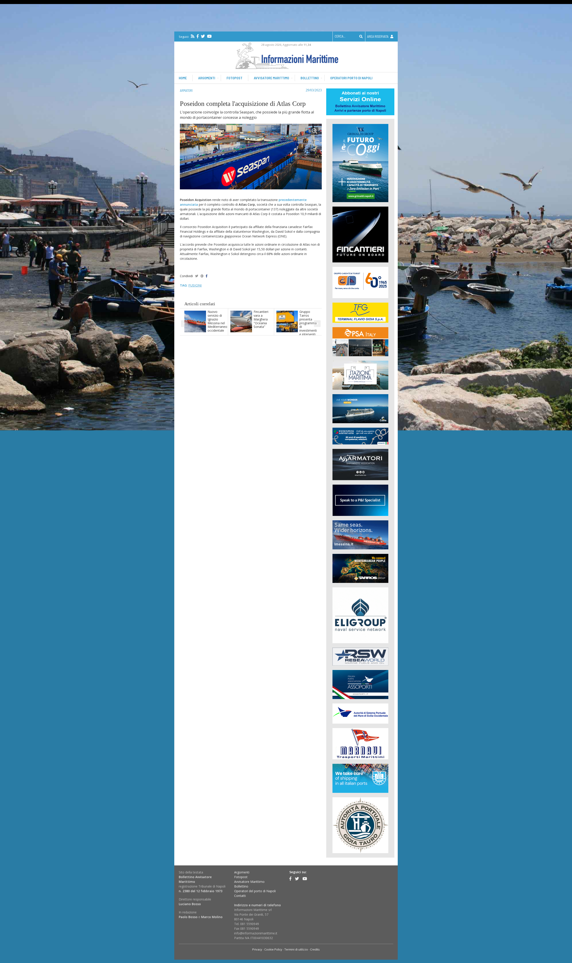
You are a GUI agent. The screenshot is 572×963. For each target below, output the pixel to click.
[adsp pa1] (360, 713)
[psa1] (360, 341)
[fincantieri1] (360, 234)
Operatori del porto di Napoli (255, 891)
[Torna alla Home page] (286, 55)
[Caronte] (360, 282)
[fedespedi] (360, 436)
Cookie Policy (273, 949)
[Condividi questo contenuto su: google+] (202, 276)
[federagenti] (360, 778)
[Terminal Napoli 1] (360, 375)
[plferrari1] (360, 500)
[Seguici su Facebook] (198, 36)
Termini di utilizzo (296, 949)
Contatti (240, 896)
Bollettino (310, 78)
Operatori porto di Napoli (351, 78)
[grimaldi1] (360, 163)
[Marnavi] (360, 743)
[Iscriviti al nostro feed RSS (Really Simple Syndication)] (193, 36)
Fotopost (234, 78)
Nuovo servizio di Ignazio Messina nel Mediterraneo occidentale (217, 321)
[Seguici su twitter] (203, 36)
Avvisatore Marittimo (249, 881)
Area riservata (378, 36)
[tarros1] (360, 568)
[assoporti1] (360, 684)
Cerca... (340, 36)
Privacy (257, 949)
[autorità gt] (360, 825)
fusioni (195, 285)
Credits (315, 949)
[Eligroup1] (360, 615)
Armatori (186, 90)
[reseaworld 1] (360, 656)
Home (183, 78)
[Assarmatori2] (360, 464)
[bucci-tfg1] (360, 312)
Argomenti (206, 78)
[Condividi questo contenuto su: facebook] (206, 276)
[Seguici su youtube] (209, 36)
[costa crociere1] (360, 408)
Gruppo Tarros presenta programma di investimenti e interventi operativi (308, 325)
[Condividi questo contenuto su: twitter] (196, 276)
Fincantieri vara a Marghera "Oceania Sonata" (261, 319)
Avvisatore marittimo (271, 78)
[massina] (360, 534)
